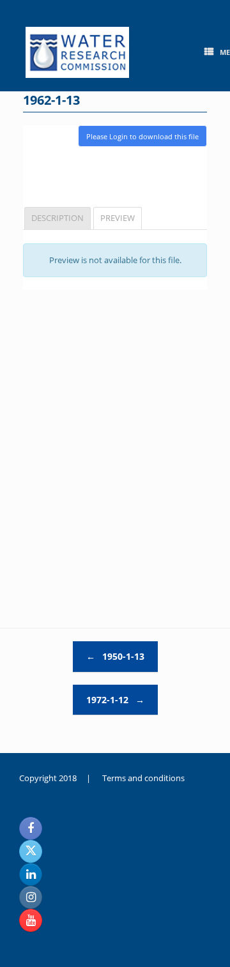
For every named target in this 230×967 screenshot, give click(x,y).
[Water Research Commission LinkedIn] (30, 874)
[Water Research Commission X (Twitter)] (30, 851)
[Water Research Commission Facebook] (30, 828)
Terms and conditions (143, 778)
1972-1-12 (115, 700)
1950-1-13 (115, 656)
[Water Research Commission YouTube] (30, 920)
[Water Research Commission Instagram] (30, 897)
